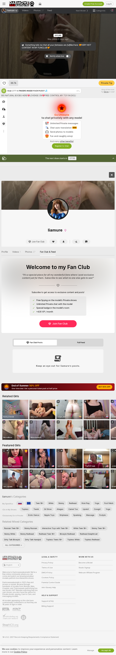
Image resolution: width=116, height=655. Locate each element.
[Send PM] (86, 241)
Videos (26, 10)
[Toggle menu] (4, 4)
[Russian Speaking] (20, 503)
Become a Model (86, 563)
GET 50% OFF (104, 387)
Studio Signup (84, 568)
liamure (6, 496)
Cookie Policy (20, 652)
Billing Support (48, 606)
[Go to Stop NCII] (10, 625)
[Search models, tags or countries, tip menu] (112, 11)
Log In (109, 4)
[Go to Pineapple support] (24, 617)
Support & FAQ (48, 601)
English (9, 565)
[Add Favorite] (4, 83)
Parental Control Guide (51, 583)
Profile (4, 252)
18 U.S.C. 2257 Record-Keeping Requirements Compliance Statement (30, 637)
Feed (49, 10)
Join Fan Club (60, 323)
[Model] (112, 175)
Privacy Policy (47, 563)
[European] (29, 503)
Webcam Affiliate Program (89, 573)
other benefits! (67, 141)
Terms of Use (47, 568)
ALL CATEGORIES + (13, 545)
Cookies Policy (48, 578)
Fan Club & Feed (48, 252)
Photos (39, 10)
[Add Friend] (76, 241)
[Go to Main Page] (22, 4)
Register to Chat (62, 146)
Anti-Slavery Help (49, 587)
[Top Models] (40, 4)
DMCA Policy (47, 573)
